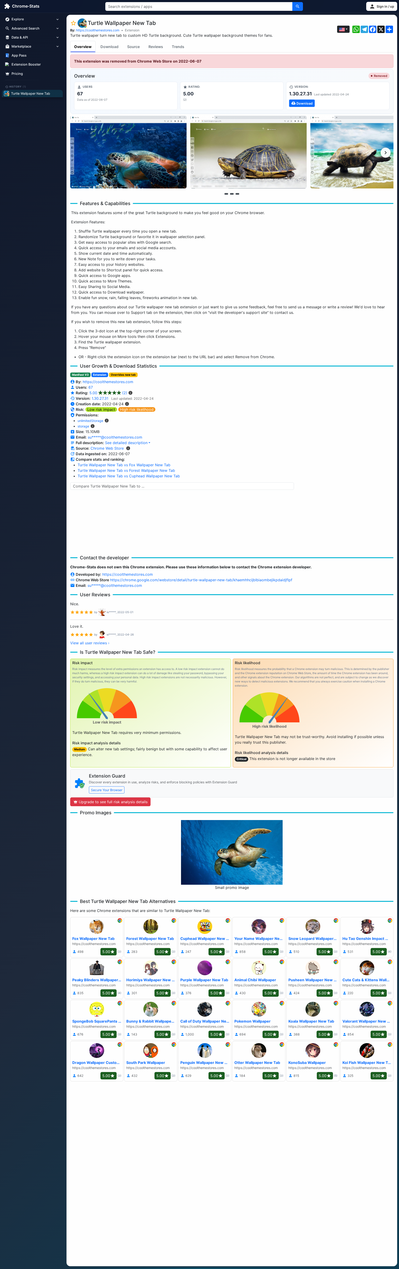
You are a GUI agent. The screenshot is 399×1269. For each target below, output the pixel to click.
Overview (83, 46)
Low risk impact (101, 409)
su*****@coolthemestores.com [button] (115, 437)
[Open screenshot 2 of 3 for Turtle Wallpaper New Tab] (248, 152)
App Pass (19, 56)
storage (83, 426)
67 (90, 387)
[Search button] (297, 6)
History (17, 86)
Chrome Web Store (107, 448)
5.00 (108, 393)
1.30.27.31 (100, 398)
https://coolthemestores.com (97, 30)
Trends (178, 46)
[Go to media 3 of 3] (237, 194)
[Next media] (386, 153)
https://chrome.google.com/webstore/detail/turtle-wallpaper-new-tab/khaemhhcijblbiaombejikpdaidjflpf (201, 580)
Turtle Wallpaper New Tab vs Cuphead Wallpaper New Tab (129, 476)
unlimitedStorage (90, 421)
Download (109, 46)
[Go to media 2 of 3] (232, 194)
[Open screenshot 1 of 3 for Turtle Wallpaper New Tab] (128, 152)
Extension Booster (26, 65)
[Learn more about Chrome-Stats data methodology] (128, 448)
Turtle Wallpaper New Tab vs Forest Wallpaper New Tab (126, 470)
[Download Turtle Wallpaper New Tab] (337, 96)
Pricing (17, 74)
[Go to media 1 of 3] (226, 194)
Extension (132, 30)
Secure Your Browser (106, 790)
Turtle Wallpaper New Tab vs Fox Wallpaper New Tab (124, 465)
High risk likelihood (137, 409)
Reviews (155, 46)
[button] (381, 6)
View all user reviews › (89, 643)
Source (133, 46)
